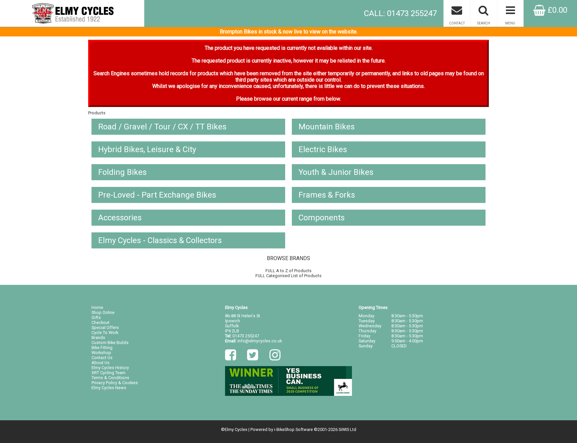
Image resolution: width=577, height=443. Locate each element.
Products (97, 112)
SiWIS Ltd (347, 429)
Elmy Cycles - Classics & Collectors (160, 240)
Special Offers (105, 327)
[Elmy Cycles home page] (72, 13)
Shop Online (103, 312)
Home (97, 307)
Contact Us (102, 357)
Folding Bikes (122, 172)
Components (322, 217)
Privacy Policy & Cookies (114, 382)
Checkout (100, 322)
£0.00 (556, 10)
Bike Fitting (102, 347)
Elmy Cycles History (110, 367)
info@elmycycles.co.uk (259, 340)
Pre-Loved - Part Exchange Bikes (157, 195)
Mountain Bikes (327, 126)
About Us (100, 362)
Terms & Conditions (110, 377)
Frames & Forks (327, 195)
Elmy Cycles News (108, 387)
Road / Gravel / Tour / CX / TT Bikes (162, 126)
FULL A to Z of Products (288, 270)
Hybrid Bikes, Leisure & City (147, 149)
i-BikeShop (284, 429)
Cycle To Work (104, 332)
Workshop (101, 352)
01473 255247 (245, 335)
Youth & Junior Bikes (336, 172)
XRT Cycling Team (108, 372)
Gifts (96, 317)
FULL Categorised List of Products (288, 275)
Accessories (120, 217)
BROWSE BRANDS (288, 258)
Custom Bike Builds (110, 342)
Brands (98, 337)
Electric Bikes (323, 149)
